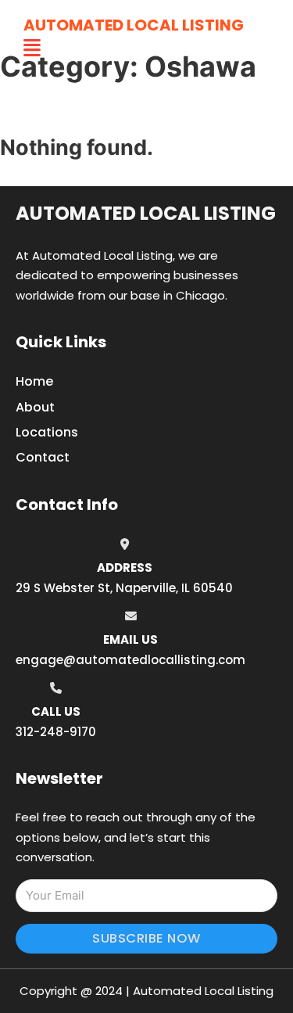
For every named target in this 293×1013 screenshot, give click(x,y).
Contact (43, 457)
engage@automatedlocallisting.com (130, 660)
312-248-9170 (56, 732)
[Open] (32, 48)
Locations (47, 432)
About (35, 407)
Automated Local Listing (133, 25)
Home (34, 381)
